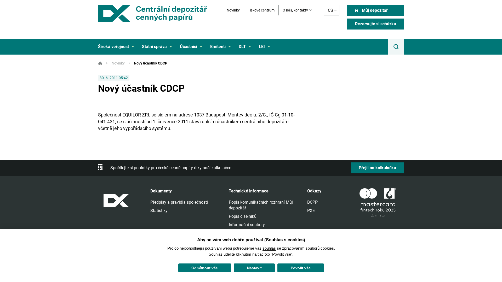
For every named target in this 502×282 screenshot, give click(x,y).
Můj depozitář (375, 10)
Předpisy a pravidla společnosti (179, 202)
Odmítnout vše (204, 268)
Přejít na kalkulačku (377, 167)
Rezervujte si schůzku (375, 23)
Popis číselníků (242, 216)
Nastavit (254, 268)
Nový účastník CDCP (150, 63)
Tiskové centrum (261, 10)
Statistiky (159, 210)
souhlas (269, 248)
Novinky (233, 10)
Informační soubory (247, 224)
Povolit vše (301, 268)
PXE (311, 210)
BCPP (312, 202)
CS (330, 10)
